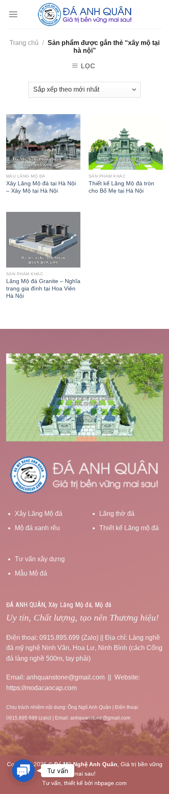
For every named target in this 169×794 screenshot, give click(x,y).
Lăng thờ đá (117, 513)
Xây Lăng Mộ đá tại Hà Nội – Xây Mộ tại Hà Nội (41, 187)
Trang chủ (24, 42)
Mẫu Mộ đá (31, 573)
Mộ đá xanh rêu (37, 527)
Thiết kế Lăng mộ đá (129, 527)
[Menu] (13, 14)
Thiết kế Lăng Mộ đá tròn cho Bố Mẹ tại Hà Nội (121, 187)
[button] (23, 770)
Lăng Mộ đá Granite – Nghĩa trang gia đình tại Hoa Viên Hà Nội (43, 288)
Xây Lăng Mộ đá (38, 513)
